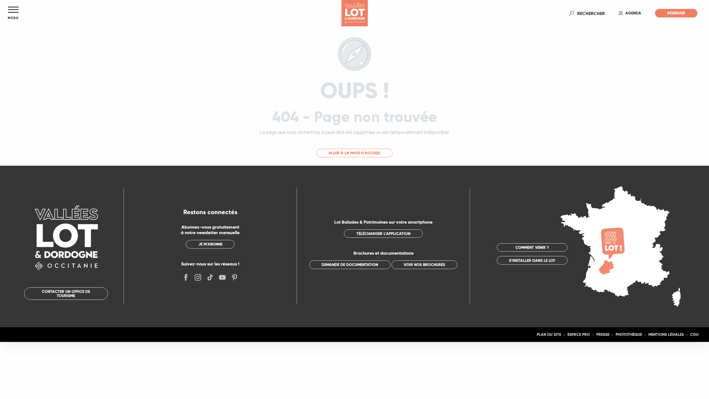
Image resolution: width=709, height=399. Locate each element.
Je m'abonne (210, 244)
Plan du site (549, 334)
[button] (591, 13)
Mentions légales (666, 334)
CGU (694, 334)
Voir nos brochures (424, 264)
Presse (602, 334)
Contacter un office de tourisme (66, 293)
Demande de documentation (350, 264)
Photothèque (629, 334)
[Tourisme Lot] (354, 13)
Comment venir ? (532, 247)
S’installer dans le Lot (532, 260)
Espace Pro (578, 334)
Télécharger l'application (383, 233)
